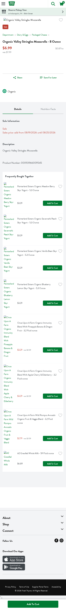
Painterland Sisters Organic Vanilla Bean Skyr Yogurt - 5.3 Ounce (37, 253)
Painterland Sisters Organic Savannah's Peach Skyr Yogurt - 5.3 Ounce (37, 220)
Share (19, 77)
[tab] (18, 109)
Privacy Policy (10, 586)
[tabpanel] (33, 294)
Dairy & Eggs (22, 35)
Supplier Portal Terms (40, 586)
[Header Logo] (11, 4)
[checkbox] (60, 20)
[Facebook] (56, 542)
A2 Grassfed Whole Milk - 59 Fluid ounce (35, 453)
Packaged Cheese (39, 35)
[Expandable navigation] (3, 3)
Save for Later (50, 77)
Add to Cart (52, 203)
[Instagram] (61, 542)
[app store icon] (14, 562)
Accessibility (56, 586)
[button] (53, 4)
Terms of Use (24, 586)
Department (8, 35)
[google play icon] (14, 570)
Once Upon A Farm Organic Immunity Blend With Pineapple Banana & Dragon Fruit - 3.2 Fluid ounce (35, 326)
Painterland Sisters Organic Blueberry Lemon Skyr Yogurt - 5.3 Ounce (34, 286)
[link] (48, 77)
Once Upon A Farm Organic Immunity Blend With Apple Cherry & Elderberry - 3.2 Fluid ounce (37, 374)
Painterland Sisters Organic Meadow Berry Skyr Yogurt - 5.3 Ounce (36, 188)
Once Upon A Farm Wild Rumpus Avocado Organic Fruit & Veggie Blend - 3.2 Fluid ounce (36, 419)
